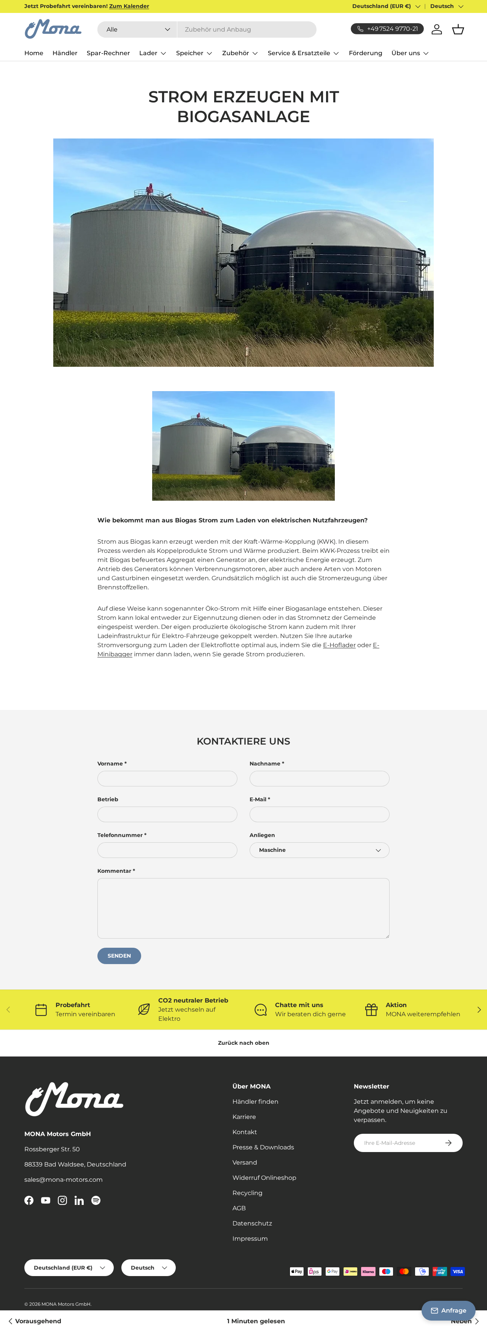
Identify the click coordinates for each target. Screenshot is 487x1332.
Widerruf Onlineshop (264, 1177)
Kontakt (244, 1132)
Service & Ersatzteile (299, 53)
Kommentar (114, 870)
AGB (239, 1208)
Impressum (250, 1238)
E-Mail (258, 799)
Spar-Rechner (108, 53)
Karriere (244, 1116)
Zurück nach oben (243, 1042)
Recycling (247, 1193)
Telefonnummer (120, 835)
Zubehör (235, 53)
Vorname (110, 763)
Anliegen (262, 835)
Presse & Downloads (263, 1147)
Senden (119, 955)
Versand (244, 1162)
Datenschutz (252, 1223)
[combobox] (207, 29)
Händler (65, 53)
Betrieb (107, 799)
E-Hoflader (339, 645)
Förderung (365, 53)
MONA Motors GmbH (66, 1304)
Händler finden (255, 1101)
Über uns (406, 53)
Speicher (190, 53)
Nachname (265, 763)
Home (33, 53)
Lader (148, 53)
